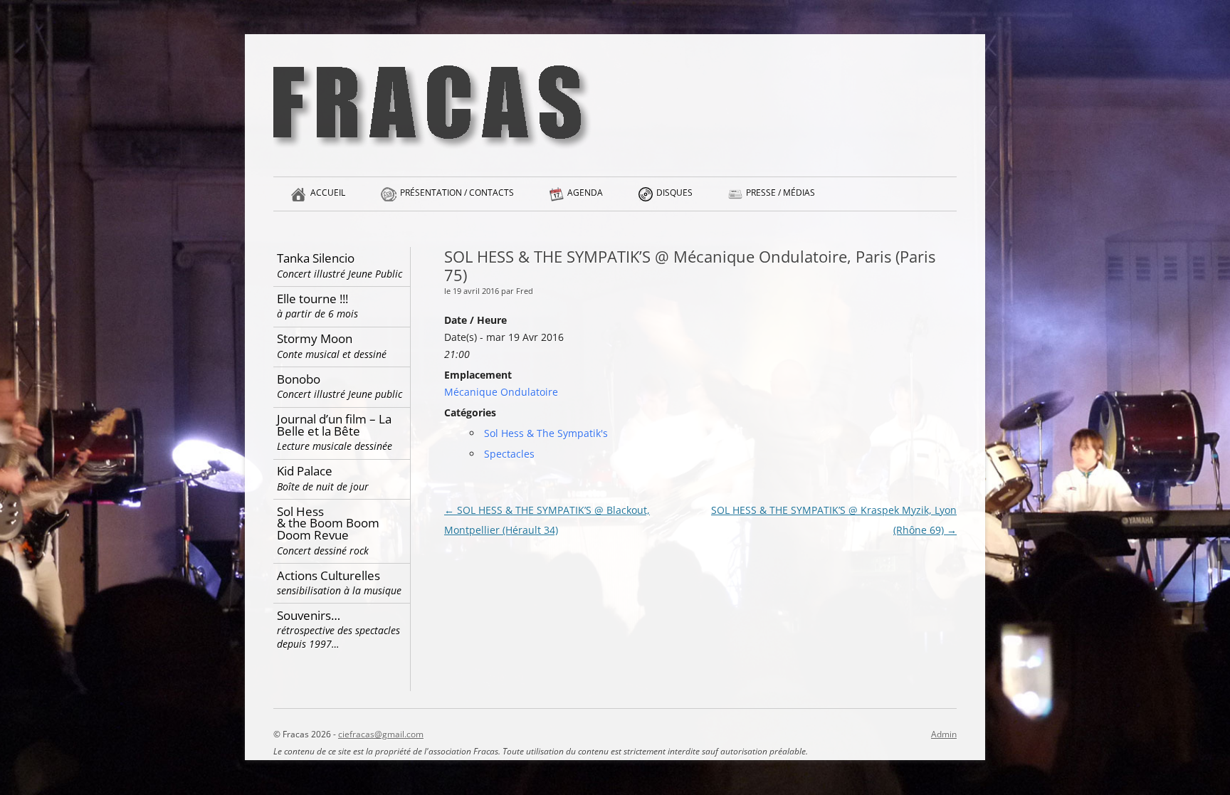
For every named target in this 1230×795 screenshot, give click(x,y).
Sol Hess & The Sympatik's (546, 433)
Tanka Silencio (339, 265)
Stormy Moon (332, 345)
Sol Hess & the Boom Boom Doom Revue (328, 530)
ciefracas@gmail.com (381, 734)
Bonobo (339, 386)
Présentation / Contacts (457, 192)
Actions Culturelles (339, 582)
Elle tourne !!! (317, 305)
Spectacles (509, 453)
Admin (944, 734)
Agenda (585, 192)
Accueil (327, 192)
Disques (674, 192)
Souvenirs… (338, 629)
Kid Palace (323, 478)
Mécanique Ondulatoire (501, 392)
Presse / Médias (780, 192)
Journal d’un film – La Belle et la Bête (334, 432)
